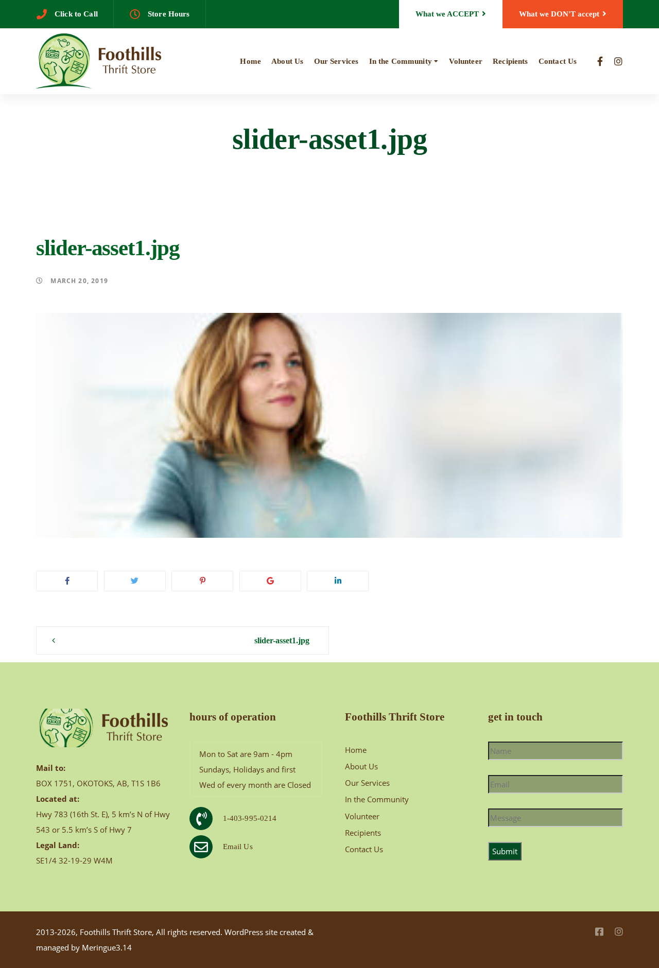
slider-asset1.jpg (281, 640)
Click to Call (76, 14)
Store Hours (169, 14)
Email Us (238, 846)
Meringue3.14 (107, 947)
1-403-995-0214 (250, 818)
